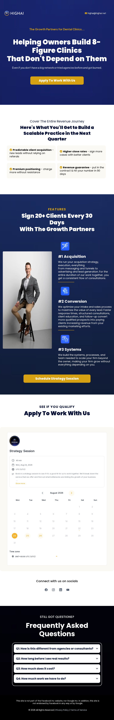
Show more (20, 483)
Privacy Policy (62, 710)
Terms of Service (78, 710)
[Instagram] (53, 589)
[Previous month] (42, 493)
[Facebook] (46, 589)
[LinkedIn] (60, 589)
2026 (60, 493)
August (53, 493)
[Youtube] (67, 589)
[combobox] (34, 556)
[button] (57, 472)
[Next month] (71, 493)
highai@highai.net (97, 13)
